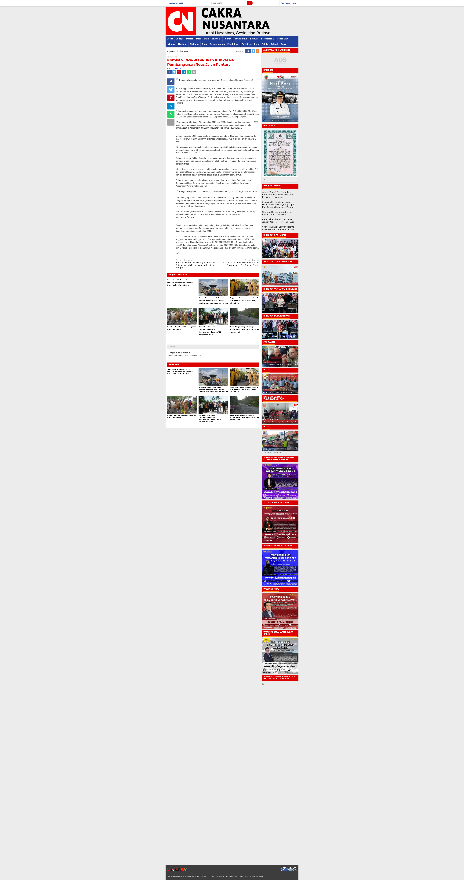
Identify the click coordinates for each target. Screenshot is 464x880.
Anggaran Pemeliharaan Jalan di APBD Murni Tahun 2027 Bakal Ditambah (244, 300)
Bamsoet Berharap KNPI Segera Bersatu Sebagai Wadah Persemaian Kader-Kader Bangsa (195, 264)
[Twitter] (253, 51)
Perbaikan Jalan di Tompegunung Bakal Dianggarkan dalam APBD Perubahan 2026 (210, 418)
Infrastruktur (177, 68)
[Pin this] (179, 72)
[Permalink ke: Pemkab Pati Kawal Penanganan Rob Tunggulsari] (182, 316)
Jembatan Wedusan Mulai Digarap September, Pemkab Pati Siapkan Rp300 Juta (180, 282)
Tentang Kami (202, 876)
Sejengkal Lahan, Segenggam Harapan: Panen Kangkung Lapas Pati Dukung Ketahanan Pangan (278, 204)
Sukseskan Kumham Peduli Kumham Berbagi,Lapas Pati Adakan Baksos (241, 262)
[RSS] (257, 51)
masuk (181, 356)
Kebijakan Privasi (217, 876)
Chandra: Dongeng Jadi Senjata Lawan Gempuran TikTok (277, 213)
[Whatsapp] (189, 72)
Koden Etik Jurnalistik (255, 876)
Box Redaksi (189, 876)
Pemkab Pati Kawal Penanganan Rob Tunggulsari (181, 416)
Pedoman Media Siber (235, 876)
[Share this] (169, 72)
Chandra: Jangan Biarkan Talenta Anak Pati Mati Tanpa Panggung (278, 228)
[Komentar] (194, 72)
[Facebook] (248, 51)
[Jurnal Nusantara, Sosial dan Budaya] (218, 21)
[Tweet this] (174, 72)
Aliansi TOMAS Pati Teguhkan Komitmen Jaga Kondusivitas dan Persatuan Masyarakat (278, 194)
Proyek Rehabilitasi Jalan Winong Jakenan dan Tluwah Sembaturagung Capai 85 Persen (213, 300)
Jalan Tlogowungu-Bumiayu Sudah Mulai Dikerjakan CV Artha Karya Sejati (244, 329)
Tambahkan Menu (288, 3)
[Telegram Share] (184, 72)
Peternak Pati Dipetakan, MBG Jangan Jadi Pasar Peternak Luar (278, 220)
